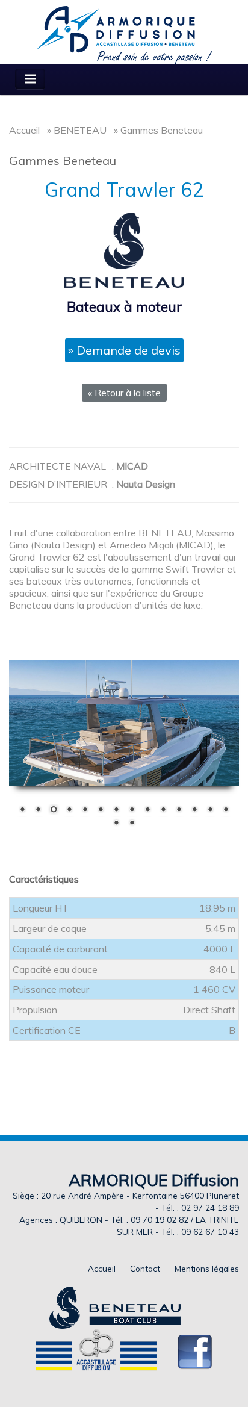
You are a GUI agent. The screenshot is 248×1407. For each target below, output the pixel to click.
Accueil (24, 130)
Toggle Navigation (30, 79)
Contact (145, 1268)
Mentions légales (207, 1268)
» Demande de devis (124, 350)
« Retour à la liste (124, 393)
